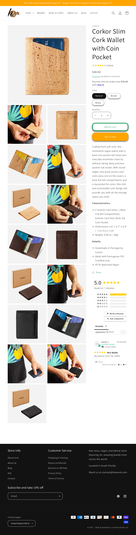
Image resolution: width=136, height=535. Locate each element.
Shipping (96, 76)
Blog (10, 468)
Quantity (96, 109)
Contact (11, 478)
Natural (99, 95)
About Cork (13, 457)
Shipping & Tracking (58, 457)
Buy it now (110, 136)
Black (98, 102)
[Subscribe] (59, 496)
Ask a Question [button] (117, 318)
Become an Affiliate (57, 468)
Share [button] (98, 272)
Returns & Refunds (57, 463)
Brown (114, 95)
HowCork (106, 527)
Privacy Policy (54, 473)
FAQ (10, 473)
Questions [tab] (100, 332)
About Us (12, 463)
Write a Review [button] (117, 313)
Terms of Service (56, 478)
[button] (29, 13)
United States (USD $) (20, 523)
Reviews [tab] (99, 326)
